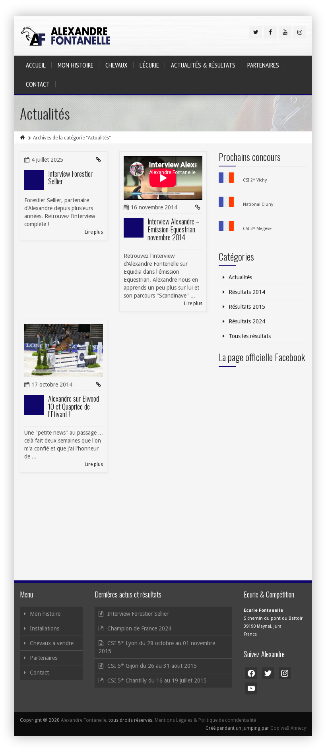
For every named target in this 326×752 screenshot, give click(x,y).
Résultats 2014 (247, 292)
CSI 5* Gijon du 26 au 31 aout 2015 (152, 666)
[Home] (23, 138)
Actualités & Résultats (203, 65)
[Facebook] (270, 32)
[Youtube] (285, 32)
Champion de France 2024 (139, 628)
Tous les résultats (250, 336)
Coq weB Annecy (288, 728)
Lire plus (94, 232)
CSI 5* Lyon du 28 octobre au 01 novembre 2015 (157, 647)
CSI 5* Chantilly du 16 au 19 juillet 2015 (157, 680)
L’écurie (149, 65)
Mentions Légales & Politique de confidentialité (205, 720)
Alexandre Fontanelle (83, 720)
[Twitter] (255, 32)
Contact (38, 84)
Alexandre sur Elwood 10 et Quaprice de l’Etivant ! (73, 406)
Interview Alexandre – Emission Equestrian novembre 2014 (173, 229)
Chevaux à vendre (52, 643)
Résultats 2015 (247, 307)
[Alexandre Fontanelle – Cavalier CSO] (65, 36)
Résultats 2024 (247, 321)
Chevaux (116, 65)
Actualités (240, 277)
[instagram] (299, 32)
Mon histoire (75, 65)
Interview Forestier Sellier (70, 177)
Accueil (36, 65)
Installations (44, 628)
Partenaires (263, 65)
